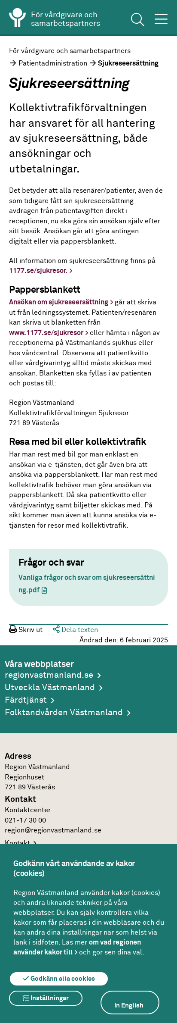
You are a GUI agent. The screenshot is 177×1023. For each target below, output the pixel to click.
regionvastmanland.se (49, 675)
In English (128, 1005)
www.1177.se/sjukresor (46, 333)
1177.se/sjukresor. (38, 271)
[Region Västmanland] (18, 19)
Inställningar (49, 998)
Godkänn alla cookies (62, 979)
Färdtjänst (26, 700)
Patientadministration (52, 63)
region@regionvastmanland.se (53, 830)
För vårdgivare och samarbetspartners (70, 51)
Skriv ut (30, 630)
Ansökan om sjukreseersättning (58, 302)
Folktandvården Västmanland (64, 713)
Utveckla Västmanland (50, 688)
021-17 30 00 (25, 820)
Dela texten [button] (79, 630)
